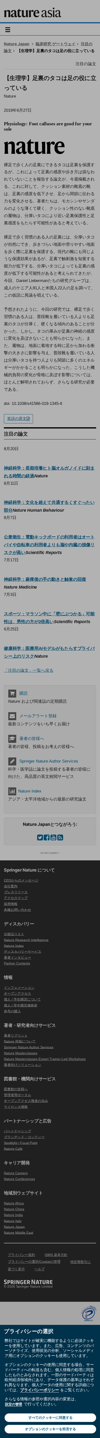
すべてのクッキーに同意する (50, 1418)
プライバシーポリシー (39, 1389)
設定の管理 (13, 1404)
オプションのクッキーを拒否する (50, 1429)
